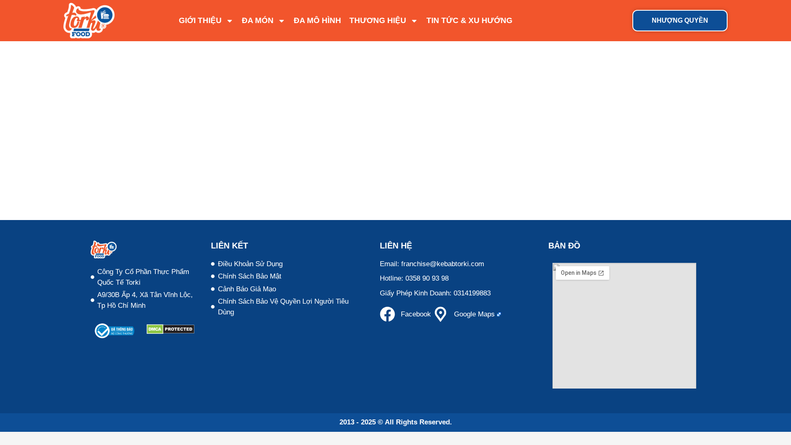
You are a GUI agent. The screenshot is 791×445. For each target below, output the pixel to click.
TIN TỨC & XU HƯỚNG (469, 20)
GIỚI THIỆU (200, 20)
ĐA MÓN (258, 20)
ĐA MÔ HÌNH (317, 20)
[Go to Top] (778, 432)
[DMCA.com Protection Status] (170, 331)
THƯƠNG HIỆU (377, 20)
